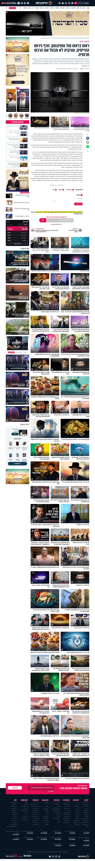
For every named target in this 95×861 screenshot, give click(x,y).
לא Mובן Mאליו (66, 804)
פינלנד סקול (46, 810)
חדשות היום (76, 806)
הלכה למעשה (66, 808)
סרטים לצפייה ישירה (55, 808)
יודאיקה (46, 824)
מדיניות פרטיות (85, 802)
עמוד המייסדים (85, 822)
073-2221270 (16, 839)
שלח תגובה (78, 204)
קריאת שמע (14, 814)
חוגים (58, 822)
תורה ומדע (77, 814)
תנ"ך (47, 804)
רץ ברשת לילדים (56, 804)
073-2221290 (30, 839)
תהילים (15, 816)
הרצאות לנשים (24, 818)
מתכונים (25, 804)
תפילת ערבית (13, 806)
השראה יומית (66, 820)
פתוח (68, 810)
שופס (41, 8)
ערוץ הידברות (85, 804)
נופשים (86, 816)
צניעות (26, 812)
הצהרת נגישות (85, 824)
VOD (84, 8)
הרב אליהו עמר (36, 824)
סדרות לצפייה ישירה (55, 810)
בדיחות (58, 806)
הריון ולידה (25, 816)
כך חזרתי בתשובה (66, 818)
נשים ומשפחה (24, 800)
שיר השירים (14, 820)
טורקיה (60, 190)
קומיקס (58, 814)
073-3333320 (16, 834)
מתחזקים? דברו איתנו (11, 3)
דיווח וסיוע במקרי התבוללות (42, 837)
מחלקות (37, 8)
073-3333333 (86, 846)
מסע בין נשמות (66, 814)
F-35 (53, 190)
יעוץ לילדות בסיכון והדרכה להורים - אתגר (12, 832)
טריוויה (58, 816)
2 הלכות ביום (85, 810)
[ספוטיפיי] (18, 3)
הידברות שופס (85, 820)
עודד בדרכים (67, 802)
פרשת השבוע (76, 820)
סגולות (47, 812)
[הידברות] (44, 3)
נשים (78, 808)
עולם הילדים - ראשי (55, 802)
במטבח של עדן (66, 806)
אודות (87, 826)
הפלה (26, 814)
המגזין (77, 804)
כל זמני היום (17, 243)
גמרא (47, 806)
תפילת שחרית (13, 802)
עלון (43, 8)
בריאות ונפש (45, 816)
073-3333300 (72, 839)
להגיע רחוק (67, 816)
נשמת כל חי (14, 822)
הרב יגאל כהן (36, 810)
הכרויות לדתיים (45, 820)
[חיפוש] (75, 3)
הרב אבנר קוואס (35, 822)
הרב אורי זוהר (36, 818)
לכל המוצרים (17, 464)
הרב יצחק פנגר (36, 808)
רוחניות (77, 810)
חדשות (78, 8)
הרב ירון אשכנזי (36, 814)
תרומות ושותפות (85, 818)
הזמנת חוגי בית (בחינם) (28, 837)
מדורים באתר (76, 800)
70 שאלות (57, 8)
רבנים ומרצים (36, 800)
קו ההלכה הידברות (71, 837)
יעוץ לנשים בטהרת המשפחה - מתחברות (83, 838)
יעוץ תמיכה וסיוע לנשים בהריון (55, 837)
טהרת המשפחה (24, 806)
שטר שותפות (73, 8)
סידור (15, 800)
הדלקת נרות (25, 808)
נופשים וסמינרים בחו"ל (56, 843)
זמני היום (47, 8)
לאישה (26, 802)
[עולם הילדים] (28, 3)
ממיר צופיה (87, 843)
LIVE (20, 8)
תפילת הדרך (14, 818)
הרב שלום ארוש (35, 820)
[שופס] (25, 3)
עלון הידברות (85, 806)
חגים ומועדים (76, 822)
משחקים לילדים (56, 812)
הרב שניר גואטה (35, 812)
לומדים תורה (45, 802)
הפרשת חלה (24, 820)
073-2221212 (72, 833)
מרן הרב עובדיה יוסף (35, 804)
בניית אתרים (20, 856)
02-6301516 (86, 841)
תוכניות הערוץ (66, 800)
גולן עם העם (66, 812)
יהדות (78, 802)
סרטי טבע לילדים (56, 818)
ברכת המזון (14, 810)
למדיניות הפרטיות (54, 224)
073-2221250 (72, 846)
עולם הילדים (62, 8)
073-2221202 (58, 846)
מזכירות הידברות (86, 831)
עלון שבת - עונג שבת (57, 831)
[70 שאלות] (21, 3)
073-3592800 (44, 833)
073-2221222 (86, 833)
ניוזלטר (86, 808)
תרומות (33, 8)
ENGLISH (25, 8)
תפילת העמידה (13, 808)
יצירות (58, 820)
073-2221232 (30, 833)
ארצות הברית (69, 190)
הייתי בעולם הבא (66, 822)
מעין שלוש (14, 812)
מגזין (81, 8)
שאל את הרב (52, 8)
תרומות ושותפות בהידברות (70, 831)
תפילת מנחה (13, 804)
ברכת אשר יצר (13, 824)
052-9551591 (58, 839)
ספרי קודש (46, 822)
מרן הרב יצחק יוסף (35, 806)
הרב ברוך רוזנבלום (35, 816)
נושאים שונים (45, 800)
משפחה (77, 812)
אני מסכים (56, 224)
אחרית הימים (45, 818)
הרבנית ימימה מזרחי (23, 810)
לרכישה (14, 434)
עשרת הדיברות (45, 808)
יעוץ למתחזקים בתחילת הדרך (27, 831)
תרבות (77, 816)
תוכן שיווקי (77, 824)
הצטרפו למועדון (12, 8)
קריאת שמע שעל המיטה (11, 826)
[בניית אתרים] (27, 856)
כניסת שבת (86, 814)
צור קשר (29, 8)
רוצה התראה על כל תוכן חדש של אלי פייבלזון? (56, 217)
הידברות (86, 800)
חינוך (47, 814)
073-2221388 (58, 833)
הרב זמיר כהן (67, 8)
